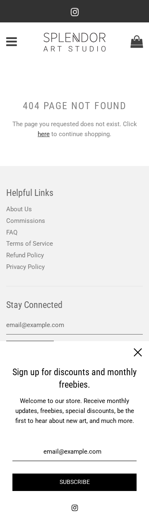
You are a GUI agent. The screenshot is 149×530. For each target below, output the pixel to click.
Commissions (25, 221)
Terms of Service (29, 243)
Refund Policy (25, 255)
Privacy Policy (25, 267)
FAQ (11, 232)
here (44, 134)
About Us (19, 209)
